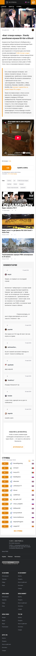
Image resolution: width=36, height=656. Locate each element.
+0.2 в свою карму (12, 173)
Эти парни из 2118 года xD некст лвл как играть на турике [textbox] (17, 335)
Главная (3, 6)
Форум (3, 617)
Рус (33, 460)
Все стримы (18, 531)
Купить (20, 576)
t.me (9, 161)
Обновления (5, 576)
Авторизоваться (18, 447)
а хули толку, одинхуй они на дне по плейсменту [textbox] (16, 401)
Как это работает (22, 582)
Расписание (5, 626)
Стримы (19, 6)
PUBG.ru (11, 545)
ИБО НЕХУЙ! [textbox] (9, 369)
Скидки (20, 588)
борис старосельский (12, 187)
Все (29, 460)
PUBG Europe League (22, 53)
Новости (11, 6)
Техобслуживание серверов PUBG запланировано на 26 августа (17, 256)
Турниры (4, 579)
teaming (9, 184)
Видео (3, 620)
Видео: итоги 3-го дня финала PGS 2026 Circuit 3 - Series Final (17, 231)
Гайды (3, 582)
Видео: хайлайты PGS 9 (9, 208)
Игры (3, 585)
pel (14, 180)
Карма (4, 556)
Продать (20, 579)
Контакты (17, 556)
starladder (23, 187)
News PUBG (5, 551)
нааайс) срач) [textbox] (9, 418)
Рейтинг (10, 556)
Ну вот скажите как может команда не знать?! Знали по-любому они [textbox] (17, 353)
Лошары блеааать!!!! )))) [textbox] (12, 385)
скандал (21, 184)
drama (15, 184)
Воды (3, 623)
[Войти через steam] (33, 2)
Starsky (9, 180)
